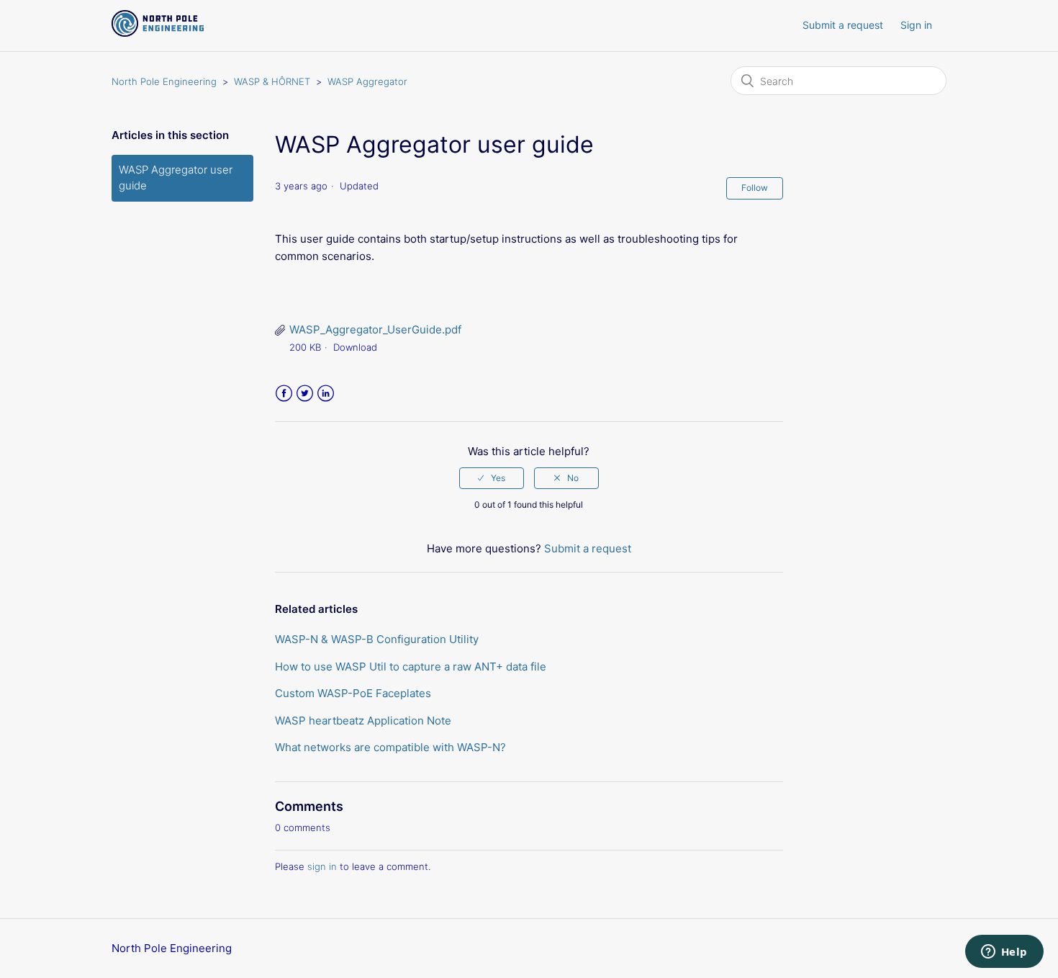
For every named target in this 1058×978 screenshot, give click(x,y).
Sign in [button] (916, 25)
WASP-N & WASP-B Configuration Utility (377, 639)
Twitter (305, 394)
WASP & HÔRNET (272, 81)
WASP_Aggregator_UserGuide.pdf (375, 329)
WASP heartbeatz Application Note (363, 720)
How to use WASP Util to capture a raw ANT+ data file (410, 666)
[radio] (491, 478)
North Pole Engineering (164, 81)
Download (355, 347)
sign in (322, 866)
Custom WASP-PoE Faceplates (353, 693)
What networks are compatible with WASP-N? (390, 747)
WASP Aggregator (367, 81)
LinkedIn (326, 394)
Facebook (284, 394)
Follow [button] (754, 187)
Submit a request (842, 25)
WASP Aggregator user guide (175, 178)
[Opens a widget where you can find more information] (1004, 953)
